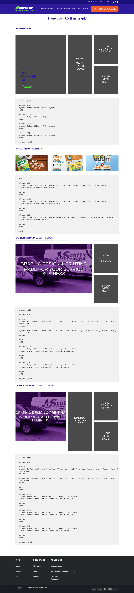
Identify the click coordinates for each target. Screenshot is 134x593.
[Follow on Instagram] (113, 2)
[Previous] (19, 269)
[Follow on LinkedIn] (117, 2)
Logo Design (47, 9)
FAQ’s (17, 576)
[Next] (88, 269)
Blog (35, 571)
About (17, 566)
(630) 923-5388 (104, 2)
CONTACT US (92, 2)
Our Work (83, 9)
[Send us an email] (115, 2)
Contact (18, 571)
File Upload (37, 566)
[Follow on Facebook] (111, 2)
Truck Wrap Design (66, 9)
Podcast (36, 576)
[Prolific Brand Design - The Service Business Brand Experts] (26, 9)
